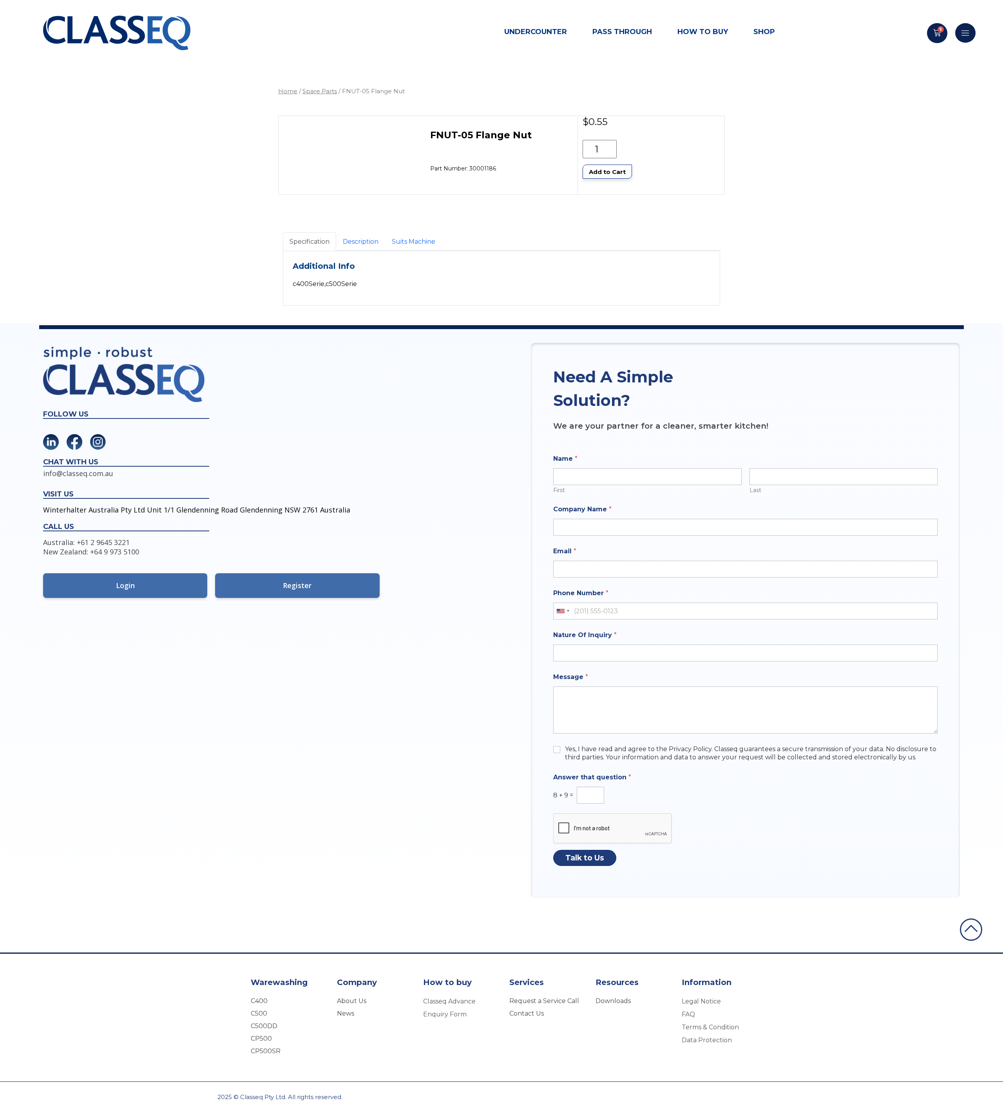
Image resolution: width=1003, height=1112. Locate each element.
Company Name (582, 509)
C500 (259, 1013)
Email (564, 551)
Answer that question (592, 777)
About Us (351, 1001)
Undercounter (535, 31)
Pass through (622, 31)
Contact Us (526, 1013)
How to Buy (702, 31)
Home (287, 91)
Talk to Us (584, 857)
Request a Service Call (544, 1001)
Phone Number (580, 593)
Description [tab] (360, 241)
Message (570, 677)
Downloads (613, 1001)
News (345, 1013)
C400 (259, 1001)
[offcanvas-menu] (965, 33)
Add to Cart (607, 172)
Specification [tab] (310, 241)
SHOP (764, 31)
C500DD (264, 1026)
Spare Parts (319, 91)
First (559, 490)
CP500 (261, 1038)
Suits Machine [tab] (413, 241)
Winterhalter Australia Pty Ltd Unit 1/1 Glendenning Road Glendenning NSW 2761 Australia (196, 509)
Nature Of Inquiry (585, 635)
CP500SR (266, 1051)
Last (755, 490)
